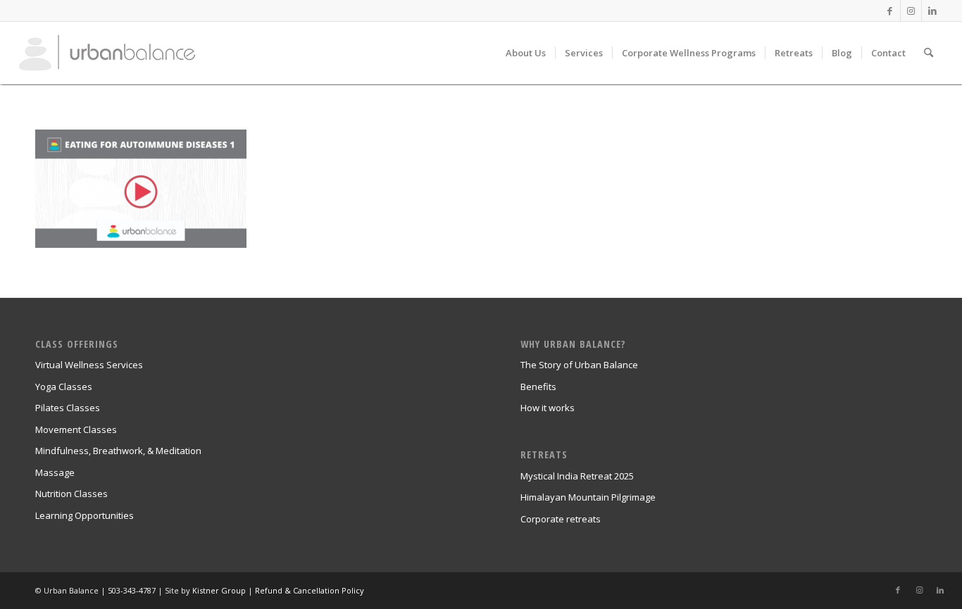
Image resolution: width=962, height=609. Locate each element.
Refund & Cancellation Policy (309, 590)
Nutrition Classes (71, 493)
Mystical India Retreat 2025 (577, 476)
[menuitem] (525, 53)
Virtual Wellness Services (89, 364)
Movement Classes (76, 429)
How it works (547, 407)
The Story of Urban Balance (579, 364)
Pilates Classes (67, 407)
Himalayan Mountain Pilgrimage (588, 497)
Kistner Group (219, 590)
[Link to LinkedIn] (932, 10)
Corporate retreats (560, 519)
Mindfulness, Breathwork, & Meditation (118, 450)
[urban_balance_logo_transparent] (107, 53)
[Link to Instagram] (911, 10)
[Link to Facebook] (890, 10)
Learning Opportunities (84, 515)
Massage (55, 472)
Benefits (538, 386)
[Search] (928, 53)
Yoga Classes (63, 386)
